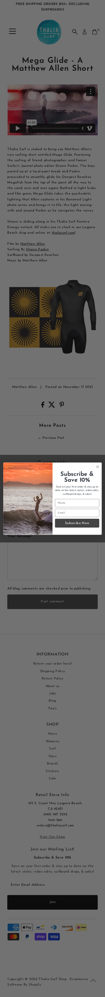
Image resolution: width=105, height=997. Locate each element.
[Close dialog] (98, 466)
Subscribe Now (77, 523)
